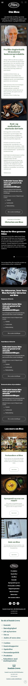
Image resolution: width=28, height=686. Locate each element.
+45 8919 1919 (14, 611)
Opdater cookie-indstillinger (14, 678)
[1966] (27, 256)
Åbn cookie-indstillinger (14, 212)
